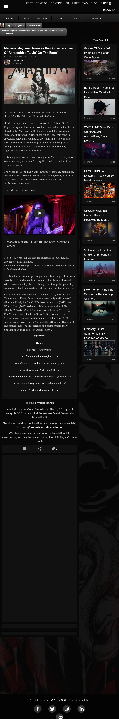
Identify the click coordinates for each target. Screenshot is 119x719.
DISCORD (109, 9)
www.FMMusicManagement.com (40, 390)
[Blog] (3, 39)
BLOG (94, 3)
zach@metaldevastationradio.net (41, 427)
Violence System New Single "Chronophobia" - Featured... (99, 254)
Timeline (9, 18)
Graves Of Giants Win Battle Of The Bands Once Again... (97, 52)
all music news (34, 25)
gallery (42, 18)
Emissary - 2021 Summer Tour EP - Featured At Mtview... (97, 333)
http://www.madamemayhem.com (40, 356)
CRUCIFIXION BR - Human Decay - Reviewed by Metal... (97, 214)
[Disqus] (39, 498)
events (60, 18)
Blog (8, 25)
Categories (19, 25)
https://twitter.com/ (30, 370)
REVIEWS (42, 3)
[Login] (110, 3)
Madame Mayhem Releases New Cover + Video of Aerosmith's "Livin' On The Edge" (32, 32)
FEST (29, 3)
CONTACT (56, 3)
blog (26, 18)
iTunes (39, 343)
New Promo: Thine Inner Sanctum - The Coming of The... (99, 293)
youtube (78, 18)
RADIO (104, 3)
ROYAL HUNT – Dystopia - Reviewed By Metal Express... (99, 175)
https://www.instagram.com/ (29, 383)
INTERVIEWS (80, 3)
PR (67, 3)
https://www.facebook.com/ (29, 363)
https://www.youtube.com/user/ (25, 376)
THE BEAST (18, 60)
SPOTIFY (39, 336)
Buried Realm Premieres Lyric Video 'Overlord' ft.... (99, 91)
